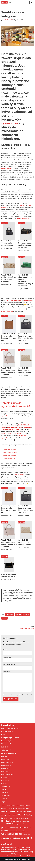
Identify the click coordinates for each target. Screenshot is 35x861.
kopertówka (21, 205)
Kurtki (3, 771)
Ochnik (20, 425)
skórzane (26, 614)
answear (9, 806)
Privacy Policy (26, 695)
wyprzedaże (12, 838)
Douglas (4, 811)
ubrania (26, 831)
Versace (3, 427)
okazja (8, 824)
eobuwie (12, 811)
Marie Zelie (25, 818)
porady (22, 824)
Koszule (3, 768)
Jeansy (3, 759)
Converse (9, 433)
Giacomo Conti (21, 811)
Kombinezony (5, 762)
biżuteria (3, 808)
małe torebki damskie (9, 455)
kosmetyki (5, 818)
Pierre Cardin (15, 429)
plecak (18, 824)
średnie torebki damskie (10, 452)
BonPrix (9, 808)
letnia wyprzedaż (15, 818)
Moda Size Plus (7, 821)
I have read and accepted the (18, 695)
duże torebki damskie (9, 449)
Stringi (3, 792)
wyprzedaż (4, 838)
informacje (29, 811)
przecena (20, 827)
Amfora (3, 805)
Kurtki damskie (5, 774)
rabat (26, 827)
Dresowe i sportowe (7, 753)
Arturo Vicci (16, 805)
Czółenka (4, 750)
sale (30, 827)
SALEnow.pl (8, 20)
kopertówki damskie (9, 458)
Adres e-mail (7, 657)
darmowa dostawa (24, 808)
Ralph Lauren (27, 427)
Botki (2, 747)
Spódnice (4, 786)
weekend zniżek (14, 834)
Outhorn (14, 824)
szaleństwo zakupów (14, 831)
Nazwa (5, 650)
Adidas (3, 433)
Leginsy (3, 777)
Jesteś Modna (12, 815)
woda (28, 834)
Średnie (3, 789)
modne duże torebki (7, 311)
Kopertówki (4, 765)
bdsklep (22, 805)
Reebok (19, 433)
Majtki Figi (4, 780)
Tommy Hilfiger (6, 429)
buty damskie (15, 808)
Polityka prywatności (7, 731)
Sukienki (3, 795)
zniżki (2, 840)
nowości (18, 614)
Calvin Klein (11, 427)
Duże (2, 756)
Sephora (5, 831)
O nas (3, 734)
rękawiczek (9, 123)
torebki (4, 618)
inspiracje (3, 815)
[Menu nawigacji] (31, 2)
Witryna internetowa (9, 664)
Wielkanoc (25, 834)
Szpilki (3, 798)
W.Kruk (4, 834)
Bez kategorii (5, 741)
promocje (14, 827)
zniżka (28, 837)
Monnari (14, 425)
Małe (2, 783)
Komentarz (6, 671)
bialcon (27, 806)
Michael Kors (27, 425)
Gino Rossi (18, 427)
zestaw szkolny (20, 838)
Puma (14, 433)
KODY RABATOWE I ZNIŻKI (9, 728)
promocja (6, 827)
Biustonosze (5, 744)
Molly (14, 821)
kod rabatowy (24, 814)
